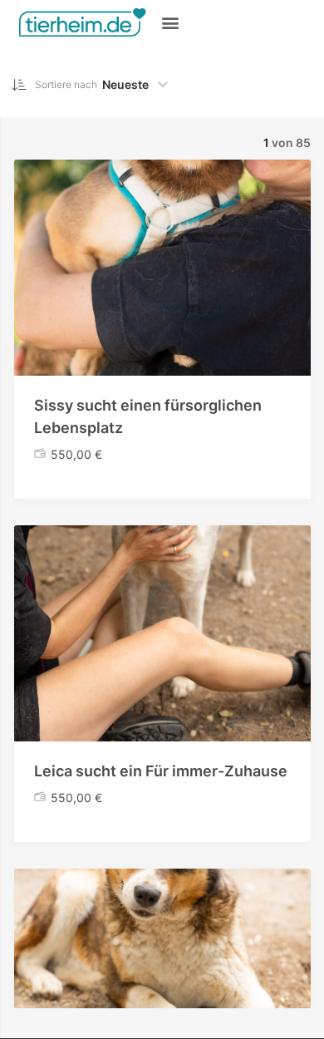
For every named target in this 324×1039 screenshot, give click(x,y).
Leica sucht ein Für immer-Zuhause (160, 771)
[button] (170, 22)
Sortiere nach (66, 84)
